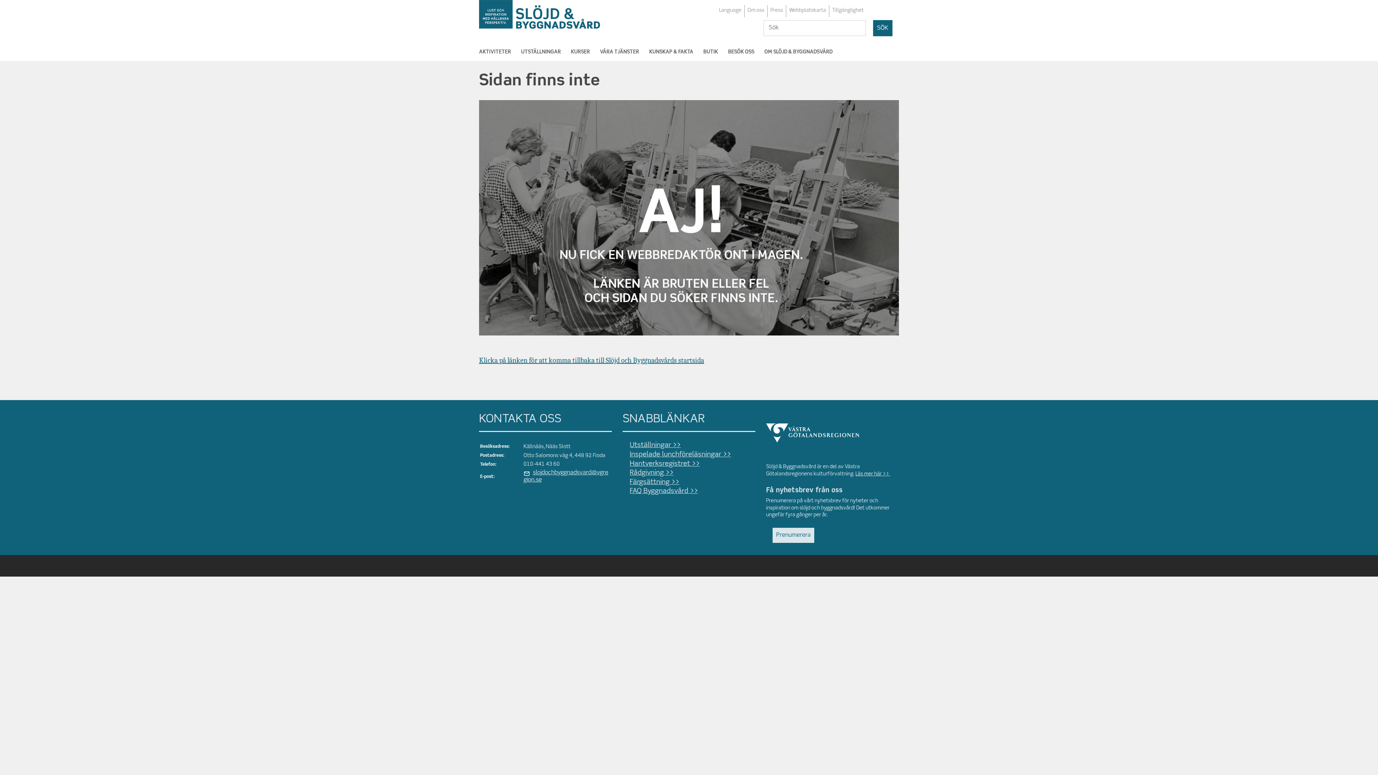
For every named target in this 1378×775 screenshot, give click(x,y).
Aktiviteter (495, 52)
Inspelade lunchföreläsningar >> (680, 454)
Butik (710, 52)
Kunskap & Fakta (671, 52)
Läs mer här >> (873, 473)
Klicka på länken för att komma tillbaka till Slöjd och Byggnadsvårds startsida (591, 360)
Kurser (580, 52)
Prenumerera (793, 535)
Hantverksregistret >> (665, 464)
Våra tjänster (619, 52)
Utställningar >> (655, 445)
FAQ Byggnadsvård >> (664, 491)
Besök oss (741, 52)
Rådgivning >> (652, 472)
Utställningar (541, 52)
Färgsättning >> (654, 482)
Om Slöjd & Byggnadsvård (798, 52)
